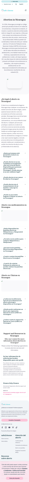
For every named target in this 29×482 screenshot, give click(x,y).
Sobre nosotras (4, 438)
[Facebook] (2, 427)
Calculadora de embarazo (21, 445)
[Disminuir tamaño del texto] (2, 4)
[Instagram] (6, 427)
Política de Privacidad (19, 470)
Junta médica (4, 441)
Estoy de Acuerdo (15, 478)
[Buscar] (16, 4)
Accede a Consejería (14, 420)
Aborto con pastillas (20, 448)
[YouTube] (9, 427)
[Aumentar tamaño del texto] (12, 4)
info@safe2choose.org (6, 424)
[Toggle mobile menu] (25, 10)
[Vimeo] (13, 427)
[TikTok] (16, 427)
